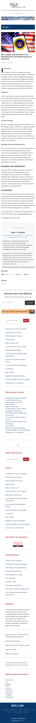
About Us (26, 712)
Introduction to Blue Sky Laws (13, 332)
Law (6, 682)
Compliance (8, 695)
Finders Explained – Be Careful (13, 336)
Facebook (15, 654)
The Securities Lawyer (14, 641)
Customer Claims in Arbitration (13, 560)
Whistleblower (9, 697)
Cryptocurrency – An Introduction (14, 383)
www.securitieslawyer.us (25, 214)
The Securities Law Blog (22, 645)
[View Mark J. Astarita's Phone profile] (21, 227)
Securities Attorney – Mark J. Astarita (15, 346)
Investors (8, 688)
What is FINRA (9, 372)
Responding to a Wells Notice (13, 350)
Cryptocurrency (9, 680)
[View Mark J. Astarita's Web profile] (14, 227)
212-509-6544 (28, 235)
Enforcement (8, 693)
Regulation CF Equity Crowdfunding (15, 376)
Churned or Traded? (10, 581)
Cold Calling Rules (10, 578)
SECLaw (17, 705)
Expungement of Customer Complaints (16, 329)
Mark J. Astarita (18, 232)
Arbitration (8, 684)
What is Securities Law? (12, 343)
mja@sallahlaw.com (13, 237)
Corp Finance (9, 690)
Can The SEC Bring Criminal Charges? (16, 365)
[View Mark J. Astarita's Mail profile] (18, 227)
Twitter (14, 649)
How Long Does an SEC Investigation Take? (17, 589)
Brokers (7, 686)
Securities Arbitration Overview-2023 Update (17, 379)
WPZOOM (22, 720)
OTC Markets (9, 369)
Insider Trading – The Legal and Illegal (15, 567)
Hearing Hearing (10, 339)
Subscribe (30, 302)
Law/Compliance (17, 712)
